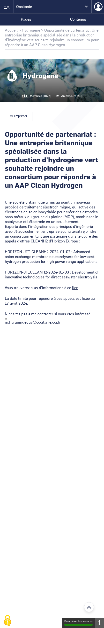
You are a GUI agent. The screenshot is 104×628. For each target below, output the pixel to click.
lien (75, 288)
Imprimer (20, 116)
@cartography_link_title (46, 106)
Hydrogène (31, 30)
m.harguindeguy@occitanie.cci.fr (33, 322)
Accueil (11, 30)
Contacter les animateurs (58, 106)
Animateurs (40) (71, 96)
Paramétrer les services (78, 621)
